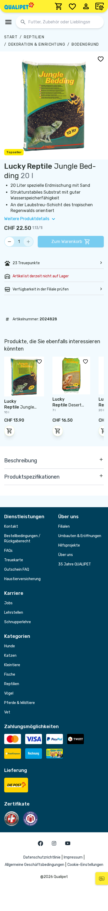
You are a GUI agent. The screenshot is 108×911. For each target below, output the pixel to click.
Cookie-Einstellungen (85, 864)
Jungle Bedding (19, 407)
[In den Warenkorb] (9, 431)
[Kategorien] (8, 22)
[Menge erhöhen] (28, 241)
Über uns (65, 555)
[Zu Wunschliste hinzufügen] (101, 59)
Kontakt (11, 526)
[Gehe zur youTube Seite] (67, 843)
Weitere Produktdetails (26, 218)
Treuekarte (13, 560)
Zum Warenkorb (66, 241)
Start (11, 37)
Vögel (8, 693)
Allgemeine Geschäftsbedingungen (34, 864)
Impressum (73, 857)
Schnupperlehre (17, 622)
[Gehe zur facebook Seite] (40, 843)
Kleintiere (12, 665)
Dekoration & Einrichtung (36, 44)
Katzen (10, 655)
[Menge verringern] (9, 241)
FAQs (8, 550)
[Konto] (86, 6)
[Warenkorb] (59, 6)
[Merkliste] (72, 6)
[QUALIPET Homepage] (19, 6)
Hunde (9, 646)
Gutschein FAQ (16, 569)
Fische (9, 674)
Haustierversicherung (22, 579)
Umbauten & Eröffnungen (79, 536)
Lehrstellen (13, 612)
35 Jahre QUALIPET (74, 564)
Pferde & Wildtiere (19, 703)
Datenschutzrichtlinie (42, 857)
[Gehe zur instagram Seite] (54, 843)
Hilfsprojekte (69, 545)
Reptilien (34, 37)
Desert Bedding (67, 405)
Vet (7, 712)
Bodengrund (85, 44)
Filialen (64, 526)
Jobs (8, 603)
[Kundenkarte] (99, 6)
